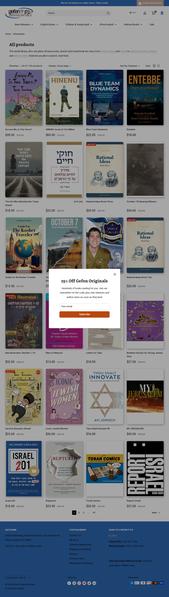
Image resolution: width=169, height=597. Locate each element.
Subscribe (84, 314)
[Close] (115, 274)
